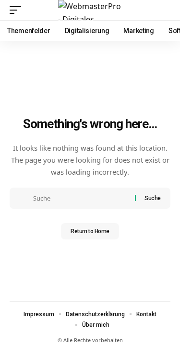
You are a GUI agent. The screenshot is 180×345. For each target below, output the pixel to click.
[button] (18, 10)
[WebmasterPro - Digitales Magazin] (90, 10)
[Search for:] (80, 198)
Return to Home (90, 231)
